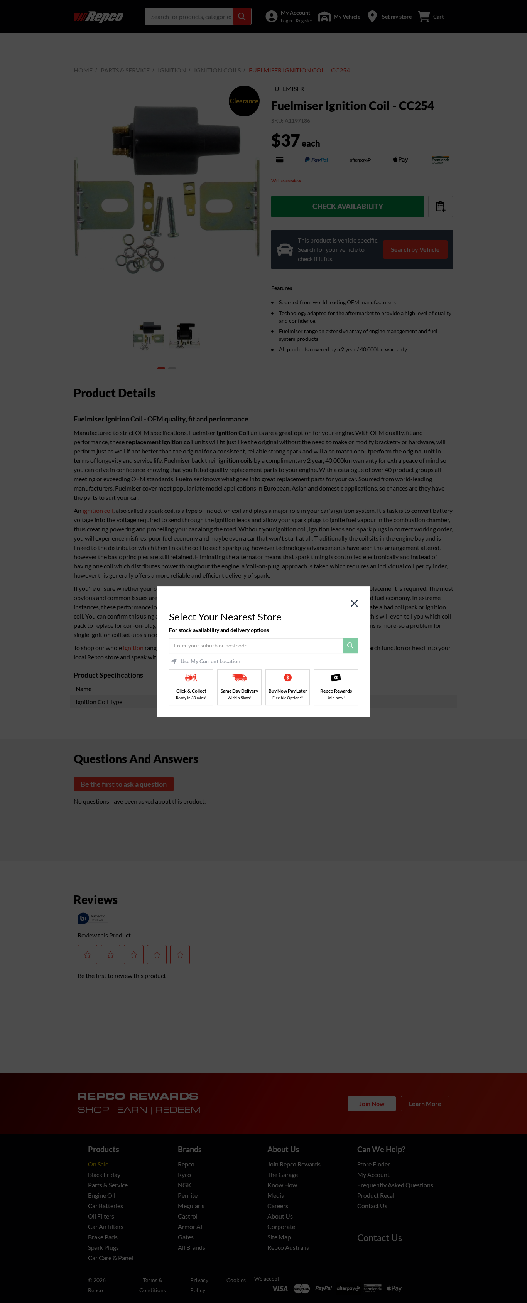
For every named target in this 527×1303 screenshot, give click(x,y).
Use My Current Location (210, 661)
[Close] (354, 604)
